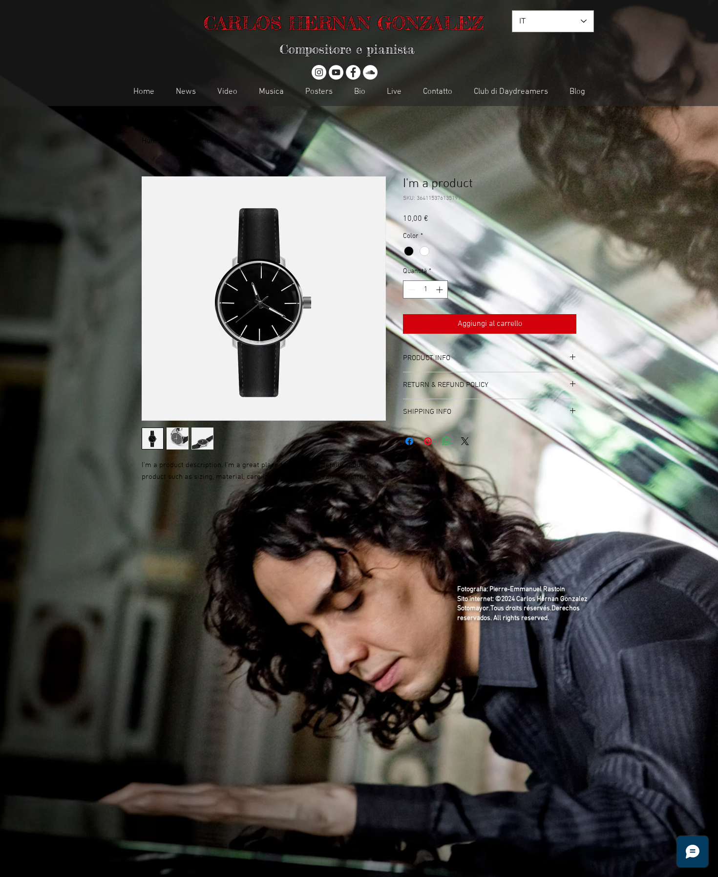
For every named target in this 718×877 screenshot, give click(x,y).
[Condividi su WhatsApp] (446, 441)
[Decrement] (410, 289)
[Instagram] (319, 72)
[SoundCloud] (370, 72)
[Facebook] (353, 72)
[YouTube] (336, 72)
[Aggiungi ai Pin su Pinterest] (428, 441)
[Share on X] (465, 441)
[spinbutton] (425, 289)
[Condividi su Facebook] (409, 441)
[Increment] (440, 289)
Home (151, 141)
